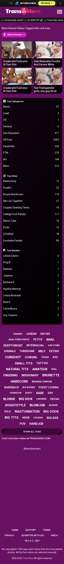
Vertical (31, 126)
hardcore (19, 381)
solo (7, 411)
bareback (11, 387)
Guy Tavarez (31, 315)
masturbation (27, 411)
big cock (51, 411)
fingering (10, 375)
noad (31, 113)
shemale (10, 351)
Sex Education (31, 133)
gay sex (45, 333)
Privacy (9, 535)
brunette (51, 375)
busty (28, 393)
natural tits (17, 369)
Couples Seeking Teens (31, 207)
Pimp (31, 227)
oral (54, 369)
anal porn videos (18, 339)
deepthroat (13, 345)
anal (50, 339)
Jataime (31, 275)
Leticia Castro (31, 255)
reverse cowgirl (42, 381)
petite (37, 339)
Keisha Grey (31, 181)
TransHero (28, 558)
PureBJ (31, 187)
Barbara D (31, 282)
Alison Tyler (31, 220)
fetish (54, 351)
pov (22, 423)
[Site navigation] (59, 12)
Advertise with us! (32, 535)
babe (40, 393)
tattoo (42, 363)
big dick (26, 399)
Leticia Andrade (31, 295)
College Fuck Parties (31, 214)
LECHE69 (31, 234)
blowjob (37, 405)
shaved (53, 405)
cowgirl (31, 357)
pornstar (16, 393)
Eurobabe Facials (31, 240)
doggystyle (15, 405)
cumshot (13, 357)
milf (42, 351)
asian (26, 417)
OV (31, 119)
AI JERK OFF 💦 (34, 20)
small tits (24, 363)
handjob (36, 423)
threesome (26, 351)
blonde (9, 399)
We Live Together (31, 200)
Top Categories (15, 101)
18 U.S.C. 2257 (32, 540)
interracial (35, 345)
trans (45, 357)
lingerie (41, 399)
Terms (46, 530)
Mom (31, 165)
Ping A (31, 262)
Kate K (31, 302)
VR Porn (31, 139)
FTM (31, 152)
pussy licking (49, 387)
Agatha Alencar (31, 288)
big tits (11, 417)
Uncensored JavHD (12, 20)
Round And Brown (31, 194)
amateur (39, 369)
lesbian (31, 333)
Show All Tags (32, 431)
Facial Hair (31, 146)
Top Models (13, 250)
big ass (52, 418)
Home (15, 530)
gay (50, 393)
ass (55, 357)
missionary (30, 375)
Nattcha (31, 269)
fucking (38, 417)
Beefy (31, 106)
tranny (17, 334)
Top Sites (12, 175)
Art (31, 159)
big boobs (28, 387)
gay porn (54, 345)
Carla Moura (31, 308)
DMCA (54, 535)
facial (55, 399)
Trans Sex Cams (53, 20)
